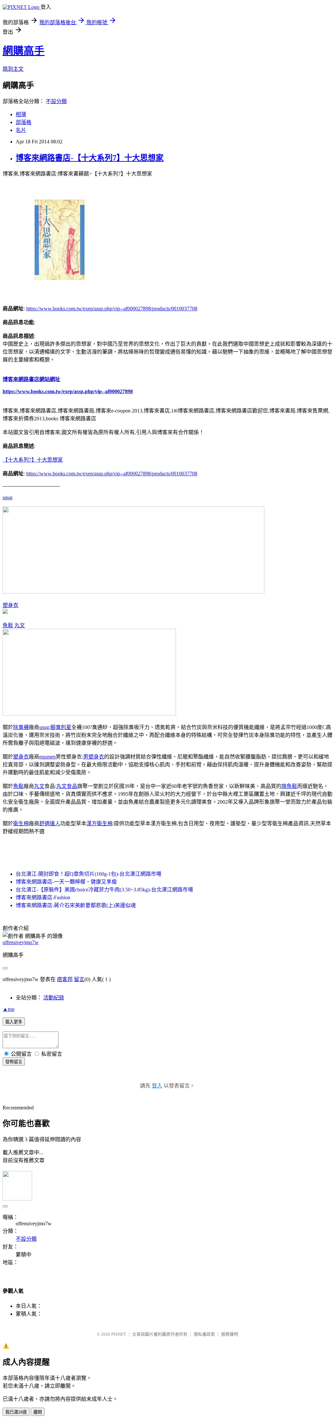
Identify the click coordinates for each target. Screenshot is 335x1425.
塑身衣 (10, 605)
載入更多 (13, 1021)
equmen (47, 756)
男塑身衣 (93, 756)
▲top (8, 1009)
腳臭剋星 (60, 727)
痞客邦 (65, 979)
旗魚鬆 (289, 786)
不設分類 (56, 101)
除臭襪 (21, 727)
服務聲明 (229, 1334)
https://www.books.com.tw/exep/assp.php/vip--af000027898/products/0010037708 (111, 308)
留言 (79, 979)
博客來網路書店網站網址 (31, 379)
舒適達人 (49, 823)
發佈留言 (13, 1061)
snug (7, 497)
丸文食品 (66, 786)
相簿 (21, 114)
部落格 (23, 122)
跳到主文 (13, 69)
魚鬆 (8, 625)
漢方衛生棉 (99, 823)
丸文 (19, 625)
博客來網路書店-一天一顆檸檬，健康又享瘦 (66, 882)
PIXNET (118, 1334)
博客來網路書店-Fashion (43, 897)
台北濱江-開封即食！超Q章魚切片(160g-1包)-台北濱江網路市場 (88, 874)
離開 (37, 1412)
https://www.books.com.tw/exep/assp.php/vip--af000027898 (68, 391)
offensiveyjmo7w (21, 942)
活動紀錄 (53, 997)
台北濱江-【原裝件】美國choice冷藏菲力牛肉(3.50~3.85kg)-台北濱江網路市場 (104, 889)
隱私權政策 (204, 1334)
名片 (21, 130)
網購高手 (23, 51)
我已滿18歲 (16, 1412)
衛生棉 (21, 823)
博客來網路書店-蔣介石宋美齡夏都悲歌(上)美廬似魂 (76, 905)
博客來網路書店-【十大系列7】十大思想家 (90, 158)
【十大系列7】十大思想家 (33, 460)
